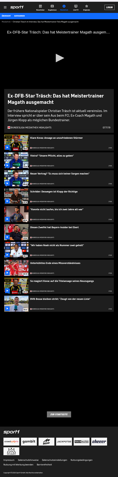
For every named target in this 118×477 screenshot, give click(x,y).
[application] (59, 58)
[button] (59, 58)
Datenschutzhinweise (28, 460)
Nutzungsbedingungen (82, 460)
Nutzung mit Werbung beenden (18, 464)
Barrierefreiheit (44, 464)
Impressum (9, 460)
